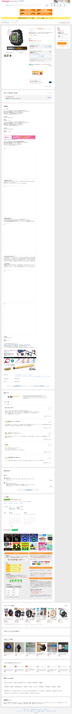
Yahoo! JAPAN (53, 3)
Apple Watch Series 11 (18, 686)
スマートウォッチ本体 (8, 682)
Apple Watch (6, 686)
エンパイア (35, 686)
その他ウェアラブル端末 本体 (33, 682)
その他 (16, 20)
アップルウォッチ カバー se (34, 693)
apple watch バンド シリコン (57, 690)
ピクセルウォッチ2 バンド (17, 690)
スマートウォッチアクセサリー (45, 376)
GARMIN (11, 686)
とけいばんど (6, 693)
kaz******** (49, 422)
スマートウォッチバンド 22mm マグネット (30, 690)
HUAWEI (59, 686)
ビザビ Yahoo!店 (4, 20)
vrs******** (49, 458)
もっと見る (66, 605)
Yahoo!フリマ (46, 709)
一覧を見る (49, 97)
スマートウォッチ (11, 20)
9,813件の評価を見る (12, 509)
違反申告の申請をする (48, 86)
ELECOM (30, 686)
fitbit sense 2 (49, 690)
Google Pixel (54, 686)
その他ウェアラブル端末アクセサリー (19, 682)
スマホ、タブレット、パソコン (20, 376)
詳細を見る (50, 65)
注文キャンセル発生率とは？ (21, 509)
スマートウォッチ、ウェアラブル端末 (33, 376)
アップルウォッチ (42, 690)
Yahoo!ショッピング (26, 709)
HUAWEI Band (41, 686)
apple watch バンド (7, 690)
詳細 (50, 59)
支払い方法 (5, 503)
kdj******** (49, 434)
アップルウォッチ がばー (24, 693)
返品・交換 (15, 503)
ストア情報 (20, 503)
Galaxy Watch (47, 686)
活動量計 (40, 682)
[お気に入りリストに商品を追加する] (68, 46)
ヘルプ (69, 3)
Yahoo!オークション (40, 709)
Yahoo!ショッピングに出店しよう (62, 3)
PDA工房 (25, 686)
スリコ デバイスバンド (14, 693)
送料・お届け (10, 503)
